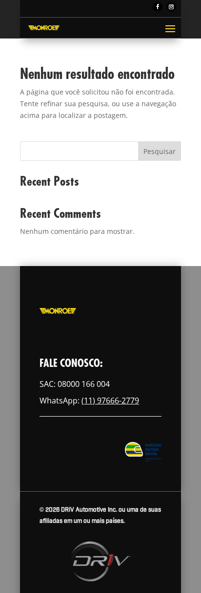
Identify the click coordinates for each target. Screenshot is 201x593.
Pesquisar (159, 151)
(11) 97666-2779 (110, 400)
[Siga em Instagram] (171, 7)
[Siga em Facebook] (157, 7)
